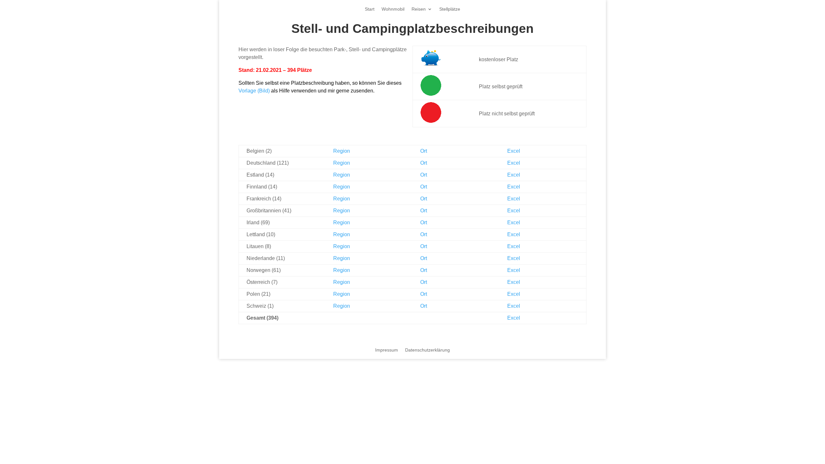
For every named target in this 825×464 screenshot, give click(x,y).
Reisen (419, 9)
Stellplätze (449, 9)
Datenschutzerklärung (427, 350)
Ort (423, 151)
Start (369, 9)
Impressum (386, 350)
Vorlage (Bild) (254, 90)
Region (341, 151)
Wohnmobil (393, 9)
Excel (513, 151)
